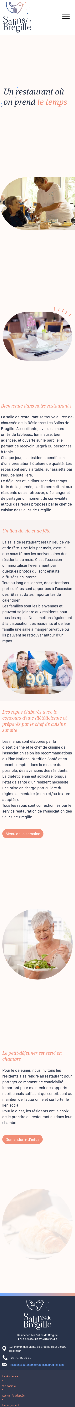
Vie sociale (9, 1386)
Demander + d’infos (22, 1139)
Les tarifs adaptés (13, 1395)
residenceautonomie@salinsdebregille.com (37, 1364)
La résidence (10, 1376)
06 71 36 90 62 (21, 1357)
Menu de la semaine (23, 833)
